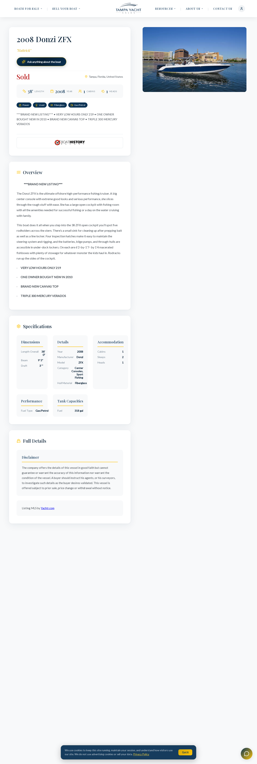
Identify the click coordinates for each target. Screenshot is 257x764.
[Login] (241, 8)
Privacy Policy (141, 754)
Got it (185, 752)
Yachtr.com (47, 508)
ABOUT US (193, 8)
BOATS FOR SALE (26, 8)
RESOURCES (164, 8)
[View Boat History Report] (70, 142)
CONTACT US (222, 8)
